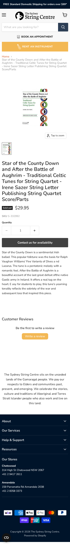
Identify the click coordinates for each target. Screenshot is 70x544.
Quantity (7, 222)
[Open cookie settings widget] (6, 537)
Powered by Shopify (35, 535)
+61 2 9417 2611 (12, 474)
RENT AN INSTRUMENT (37, 46)
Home (5, 56)
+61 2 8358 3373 (12, 491)
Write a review (35, 336)
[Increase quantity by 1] (34, 230)
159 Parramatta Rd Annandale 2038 (23, 487)
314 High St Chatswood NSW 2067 (23, 470)
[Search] (63, 27)
